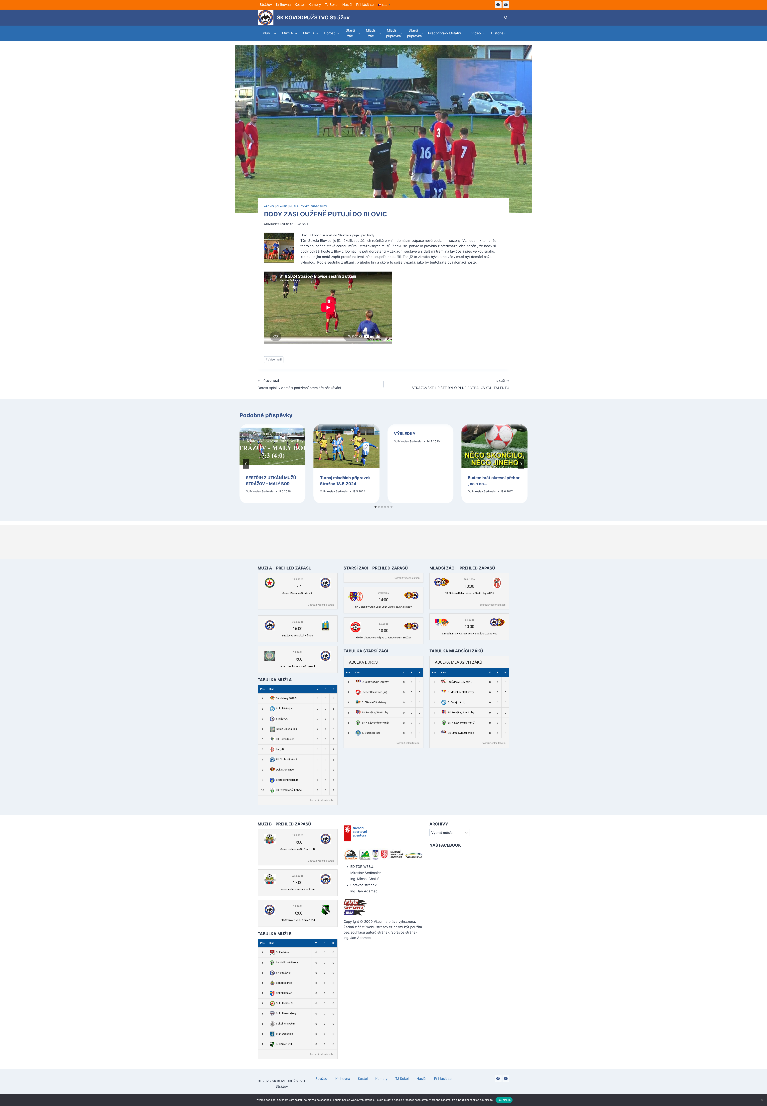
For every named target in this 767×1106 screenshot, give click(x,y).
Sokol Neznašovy (286, 1013)
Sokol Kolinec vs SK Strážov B (297, 849)
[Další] (521, 464)
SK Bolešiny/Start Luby (375, 712)
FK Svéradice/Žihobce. (289, 789)
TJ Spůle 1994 (284, 1043)
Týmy (305, 206)
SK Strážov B (283, 972)
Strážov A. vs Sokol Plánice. (297, 635)
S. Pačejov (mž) (456, 702)
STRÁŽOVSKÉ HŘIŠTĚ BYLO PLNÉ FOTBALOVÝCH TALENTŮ (460, 384)
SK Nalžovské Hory (287, 962)
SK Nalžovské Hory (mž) (461, 722)
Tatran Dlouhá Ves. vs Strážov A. (297, 666)
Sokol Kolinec (284, 982)
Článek (281, 206)
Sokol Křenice (284, 993)
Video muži (319, 206)
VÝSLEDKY (404, 433)
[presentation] (272, 446)
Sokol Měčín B (284, 1003)
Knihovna (283, 5)
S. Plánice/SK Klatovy (374, 702)
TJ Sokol (331, 5)
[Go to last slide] (246, 464)
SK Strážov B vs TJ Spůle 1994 (298, 920)
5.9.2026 (297, 652)
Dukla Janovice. (285, 769)
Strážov (266, 5)
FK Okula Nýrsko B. (287, 759)
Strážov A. (282, 718)
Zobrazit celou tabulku (322, 800)
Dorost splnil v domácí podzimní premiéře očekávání (299, 384)
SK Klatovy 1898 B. (286, 698)
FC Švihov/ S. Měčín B (460, 681)
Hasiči (347, 5)
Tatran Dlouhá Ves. (286, 728)
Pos (262, 689)
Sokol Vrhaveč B (285, 1023)
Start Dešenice (284, 1033)
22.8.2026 (297, 579)
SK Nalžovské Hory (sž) (375, 722)
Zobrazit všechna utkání (321, 604)
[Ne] (762, 1100)
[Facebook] (498, 4)
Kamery (315, 5)
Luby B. (280, 749)
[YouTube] (506, 4)
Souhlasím (504, 1099)
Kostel (300, 5)
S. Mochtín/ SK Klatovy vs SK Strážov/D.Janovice (469, 633)
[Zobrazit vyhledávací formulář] (505, 17)
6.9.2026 (469, 619)
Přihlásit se (365, 5)
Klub (271, 689)
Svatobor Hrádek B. (287, 779)
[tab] (376, 507)
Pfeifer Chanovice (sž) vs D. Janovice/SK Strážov (383, 637)
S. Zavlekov (282, 952)
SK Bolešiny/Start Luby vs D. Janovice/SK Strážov (383, 606)
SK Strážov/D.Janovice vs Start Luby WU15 (469, 593)
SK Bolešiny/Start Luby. (461, 712)
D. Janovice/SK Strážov (375, 681)
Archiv (269, 206)
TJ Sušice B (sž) (371, 732)
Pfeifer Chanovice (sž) (374, 692)
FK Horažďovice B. (286, 739)
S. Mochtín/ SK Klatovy (461, 692)
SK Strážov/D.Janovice (461, 732)
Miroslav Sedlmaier (280, 223)
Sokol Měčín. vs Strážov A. (297, 593)
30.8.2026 (297, 621)
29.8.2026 (383, 593)
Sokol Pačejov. (284, 708)
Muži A (294, 206)
